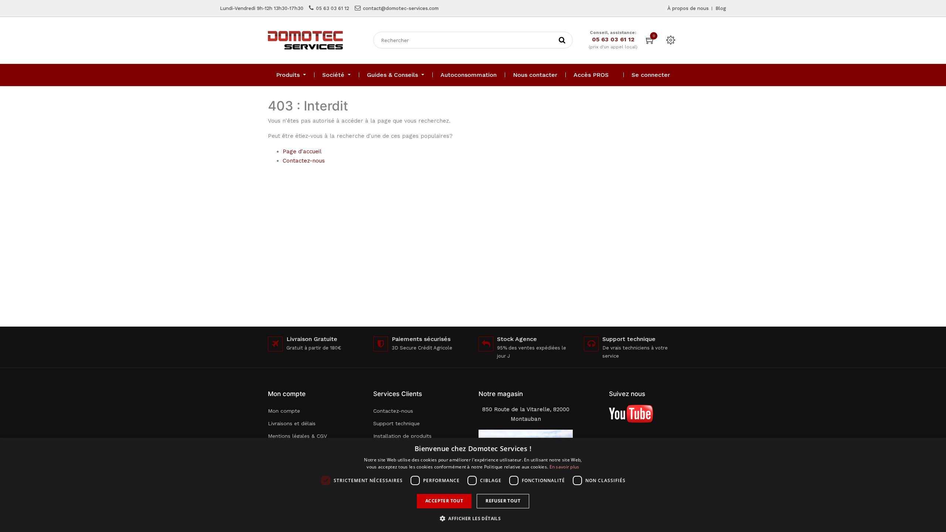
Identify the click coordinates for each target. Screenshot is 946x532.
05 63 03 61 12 (332, 8)
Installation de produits (402, 436)
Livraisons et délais (292, 423)
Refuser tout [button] (503, 501)
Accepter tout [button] (444, 501)
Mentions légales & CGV (297, 436)
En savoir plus (564, 467)
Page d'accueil (302, 151)
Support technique (396, 423)
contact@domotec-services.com (401, 8)
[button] (473, 518)
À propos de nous (688, 8)
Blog (720, 8)
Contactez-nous (304, 160)
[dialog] (473, 485)
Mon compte (284, 411)
